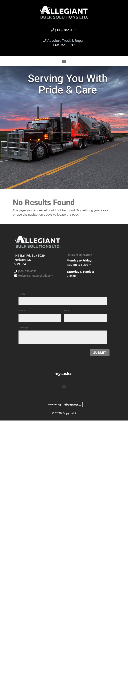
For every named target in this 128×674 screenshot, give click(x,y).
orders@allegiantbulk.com (35, 275)
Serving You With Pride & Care (68, 84)
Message (23, 327)
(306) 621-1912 (64, 44)
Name (21, 293)
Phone (22, 310)
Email (67, 310)
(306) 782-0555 (66, 30)
